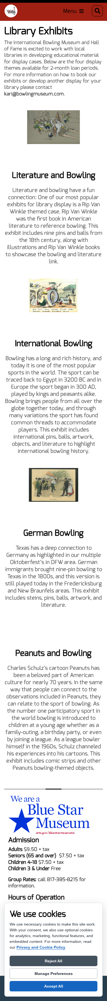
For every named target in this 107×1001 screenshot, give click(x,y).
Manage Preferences (54, 973)
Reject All (53, 961)
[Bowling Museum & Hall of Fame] (11, 11)
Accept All (53, 986)
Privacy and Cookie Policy (40, 947)
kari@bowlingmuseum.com (34, 94)
